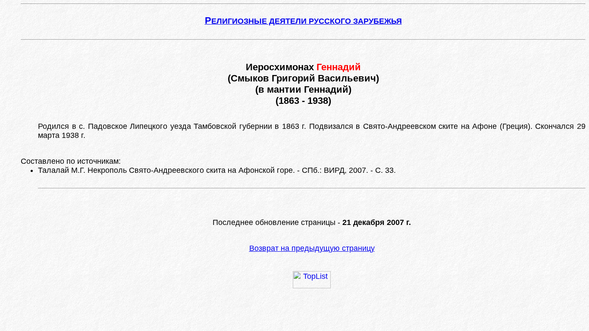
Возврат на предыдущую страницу (312, 248)
